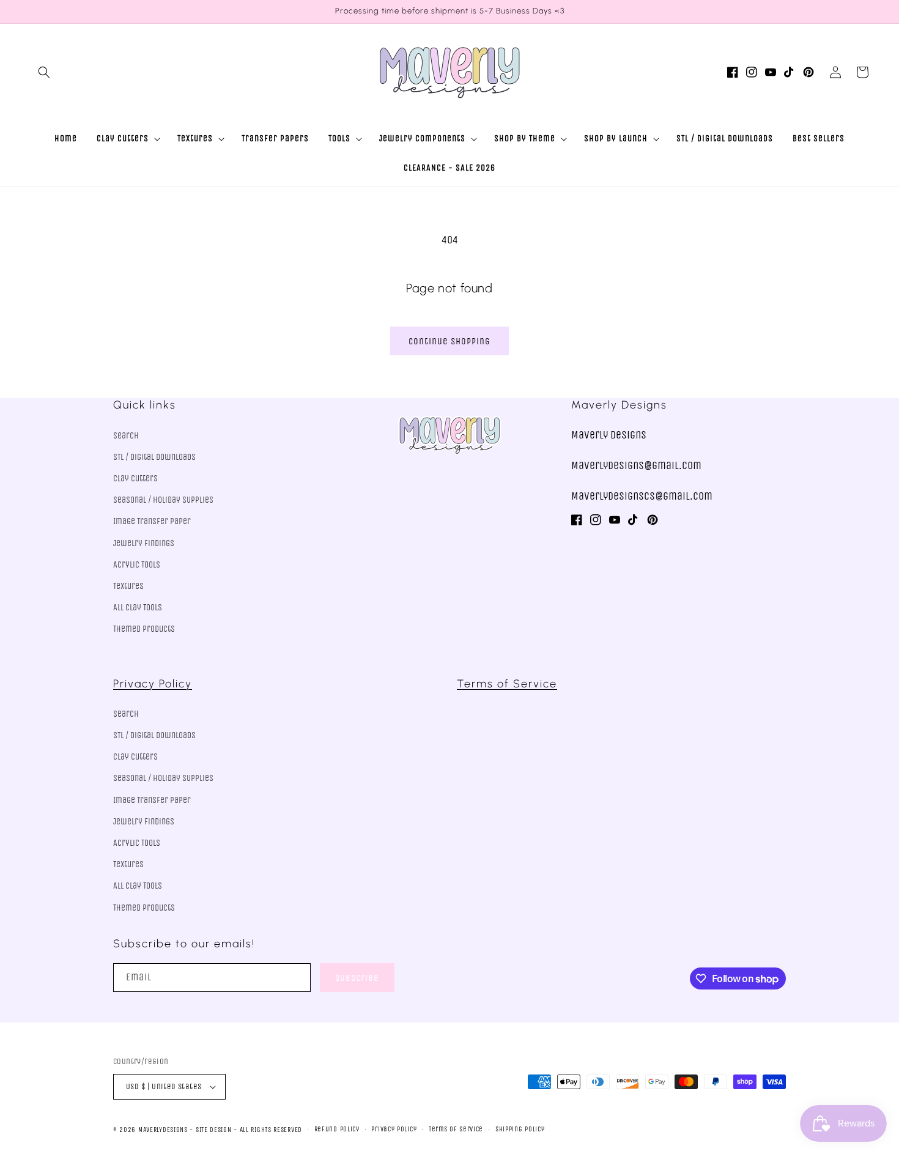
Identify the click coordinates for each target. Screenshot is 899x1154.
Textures (128, 586)
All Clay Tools (137, 607)
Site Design (214, 1130)
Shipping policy (520, 1129)
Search (126, 436)
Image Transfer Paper (152, 521)
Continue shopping (449, 341)
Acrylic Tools (136, 565)
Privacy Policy (152, 683)
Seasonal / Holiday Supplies (163, 500)
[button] (44, 72)
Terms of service (456, 1129)
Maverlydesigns (163, 1130)
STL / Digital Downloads (154, 457)
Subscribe (357, 977)
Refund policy (337, 1129)
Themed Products (144, 629)
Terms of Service (507, 683)
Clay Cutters (135, 478)
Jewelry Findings (143, 543)
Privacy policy (393, 1129)
